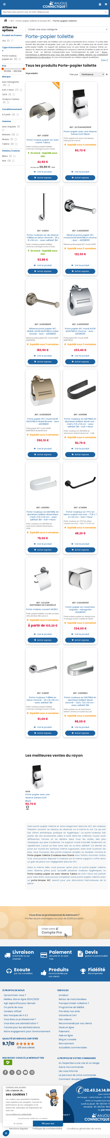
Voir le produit (44, 171)
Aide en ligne (66, 1035)
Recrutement (66, 1043)
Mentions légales (18, 1128)
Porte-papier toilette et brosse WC (33, 20)
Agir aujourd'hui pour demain (20, 1003)
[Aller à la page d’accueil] (5, 21)
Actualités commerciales (73, 1047)
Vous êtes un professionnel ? (20, 1019)
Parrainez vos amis (69, 1011)
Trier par (73, 74)
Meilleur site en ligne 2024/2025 (21, 999)
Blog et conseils (67, 1039)
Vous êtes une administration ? (21, 1023)
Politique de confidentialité (47, 1128)
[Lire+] (104, 60)
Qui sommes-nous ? (15, 995)
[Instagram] (32, 1072)
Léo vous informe (68, 1071)
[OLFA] (27, 807)
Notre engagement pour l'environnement (27, 1031)
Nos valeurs (65, 1019)
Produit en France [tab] (12, 35)
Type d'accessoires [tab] (12, 49)
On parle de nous (13, 1007)
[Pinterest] (19, 1072)
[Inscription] (8, 1062)
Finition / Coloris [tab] (11, 150)
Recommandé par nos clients (75, 1023)
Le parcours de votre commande (77, 1075)
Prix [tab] (4, 65)
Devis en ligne (66, 1027)
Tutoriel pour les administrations (22, 1027)
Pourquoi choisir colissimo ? (74, 1003)
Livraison (63, 995)
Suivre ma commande (71, 1067)
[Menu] (4, 4)
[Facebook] (5, 1072)
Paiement (64, 1031)
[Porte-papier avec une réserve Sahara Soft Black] (37, 776)
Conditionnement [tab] (12, 109)
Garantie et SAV (68, 1015)
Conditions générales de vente (84, 1128)
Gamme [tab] (6, 121)
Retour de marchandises (72, 999)
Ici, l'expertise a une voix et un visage (79, 1063)
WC (12, 20)
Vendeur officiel (12, 1011)
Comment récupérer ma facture (77, 1079)
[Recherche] (106, 12)
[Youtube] (25, 1072)
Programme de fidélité (71, 1007)
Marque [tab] (6, 76)
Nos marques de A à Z (16, 1015)
